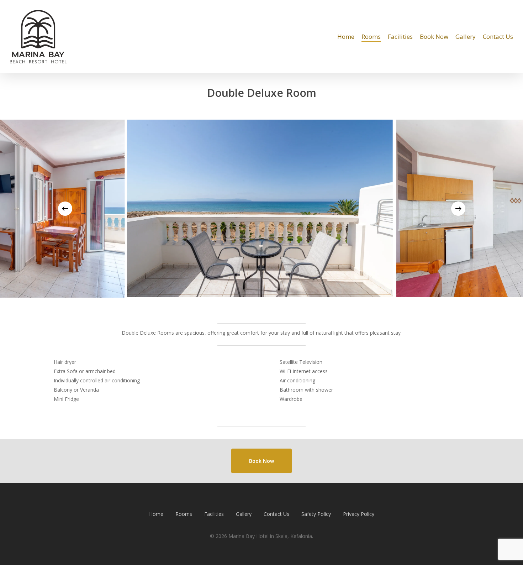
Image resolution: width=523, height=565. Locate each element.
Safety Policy (316, 514)
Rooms (183, 514)
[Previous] (65, 209)
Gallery (244, 514)
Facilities (214, 514)
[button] (261, 461)
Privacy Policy (358, 514)
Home (156, 514)
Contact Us (276, 514)
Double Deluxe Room (261, 92)
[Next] (458, 209)
